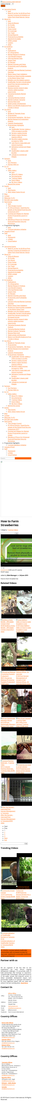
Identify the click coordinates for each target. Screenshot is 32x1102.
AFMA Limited (12, 41)
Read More (24, 983)
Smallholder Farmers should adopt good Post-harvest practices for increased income (19, 84)
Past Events (12, 190)
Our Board (11, 27)
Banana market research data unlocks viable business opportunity (18, 90)
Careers (10, 43)
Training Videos (16, 178)
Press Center (12, 29)
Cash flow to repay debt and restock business (20, 144)
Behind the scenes (14, 184)
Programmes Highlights (16, 125)
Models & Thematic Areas (16, 113)
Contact (6, 196)
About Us (7, 19)
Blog (5, 194)
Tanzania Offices (7, 1062)
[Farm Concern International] (11, 2)
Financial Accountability (15, 37)
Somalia (4, 1087)
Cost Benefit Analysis (15, 56)
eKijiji (9, 45)
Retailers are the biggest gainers (19, 80)
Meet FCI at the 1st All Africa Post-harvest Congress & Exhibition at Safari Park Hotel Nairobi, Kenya (19, 15)
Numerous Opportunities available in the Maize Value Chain (19, 77)
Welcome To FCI (9, 198)
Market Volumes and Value (17, 64)
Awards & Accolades (14, 39)
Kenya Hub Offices (7, 1023)
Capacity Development (15, 123)
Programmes (12, 115)
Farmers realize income (19, 133)
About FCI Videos (17, 174)
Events (6, 186)
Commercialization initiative (17, 229)
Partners (7, 159)
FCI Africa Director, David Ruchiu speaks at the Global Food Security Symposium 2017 (19, 210)
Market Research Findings (16, 54)
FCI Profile (11, 25)
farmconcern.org (13, 1006)
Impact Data (12, 60)
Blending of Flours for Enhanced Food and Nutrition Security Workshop (18, 221)
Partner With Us (13, 165)
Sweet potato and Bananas (17, 104)
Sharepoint (11, 237)
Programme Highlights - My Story (19, 117)
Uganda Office (6, 1039)
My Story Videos (16, 182)
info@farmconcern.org (14, 1008)
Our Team (11, 33)
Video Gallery (12, 170)
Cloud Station (12, 241)
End (5, 840)
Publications (12, 51)
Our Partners (12, 163)
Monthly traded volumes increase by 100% (19, 140)
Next (5, 838)
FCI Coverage (12, 31)
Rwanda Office (6, 1077)
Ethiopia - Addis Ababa (9, 1083)
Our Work (7, 109)
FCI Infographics (13, 53)
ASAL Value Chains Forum (16, 192)
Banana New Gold (14, 102)
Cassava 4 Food (9, 231)
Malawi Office (6, 1045)
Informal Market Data (15, 58)
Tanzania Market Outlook (16, 98)
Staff (5, 233)
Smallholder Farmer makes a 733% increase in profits (20, 130)
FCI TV (6, 166)
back (9, 11)
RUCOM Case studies (11, 200)
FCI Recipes (11, 62)
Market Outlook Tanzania (16, 100)
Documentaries (16, 176)
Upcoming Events (10, 9)
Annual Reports (13, 35)
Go (17, 533)
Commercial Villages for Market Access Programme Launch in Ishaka (18, 216)
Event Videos (15, 180)
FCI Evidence (8, 47)
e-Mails (10, 239)
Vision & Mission (13, 23)
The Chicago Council (14, 206)
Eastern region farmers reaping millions (19, 136)
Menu (3, 6)
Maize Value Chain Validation (17, 74)
